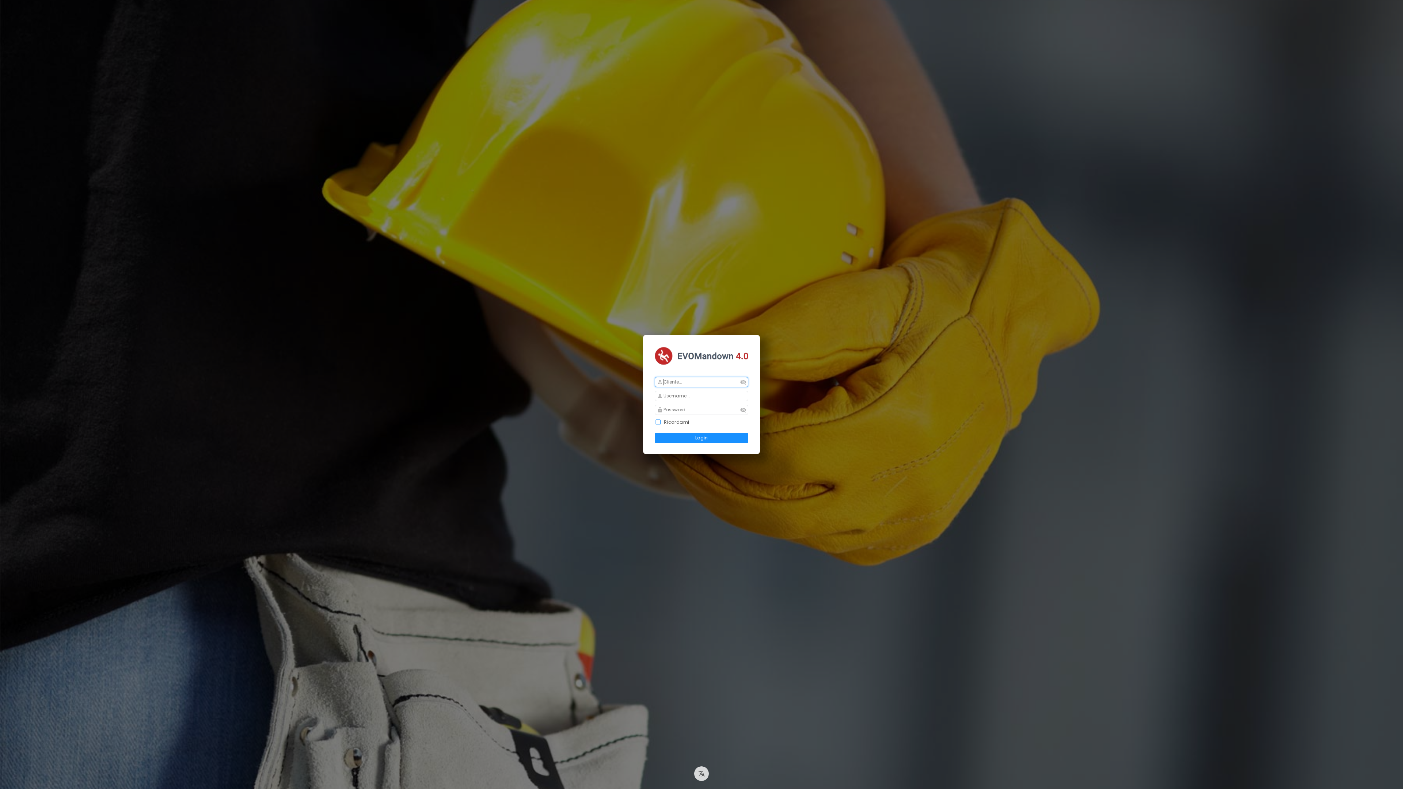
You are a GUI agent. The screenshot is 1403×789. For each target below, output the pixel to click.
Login (701, 437)
